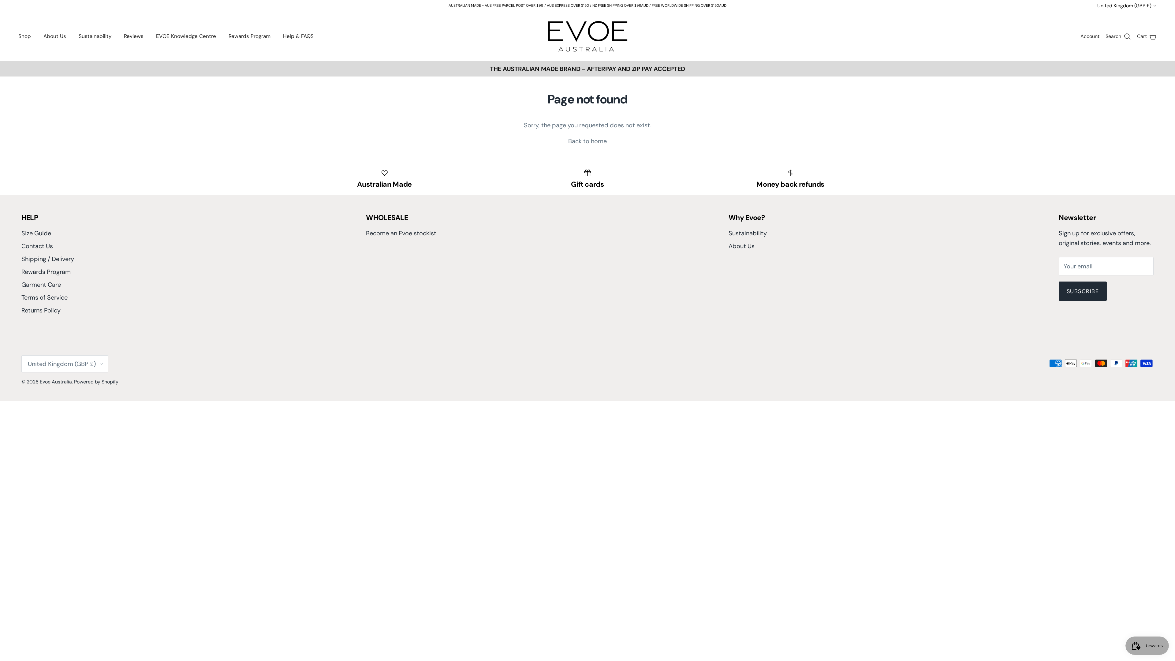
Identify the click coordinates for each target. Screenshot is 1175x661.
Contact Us (37, 246)
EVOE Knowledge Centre (186, 36)
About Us (54, 36)
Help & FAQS (298, 36)
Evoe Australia (56, 382)
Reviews (134, 36)
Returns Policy (41, 310)
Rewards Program (249, 36)
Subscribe (1083, 291)
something (592, 8)
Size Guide (36, 233)
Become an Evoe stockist (401, 233)
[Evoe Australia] (588, 36)
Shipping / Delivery (47, 259)
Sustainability (95, 36)
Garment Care (41, 285)
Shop (24, 36)
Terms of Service (44, 297)
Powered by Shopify (96, 382)
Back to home (587, 141)
